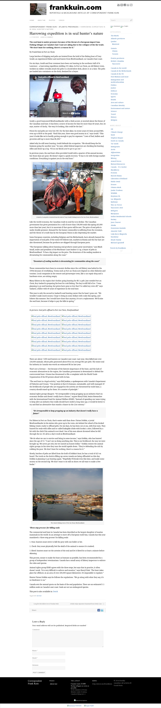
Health (113, 100)
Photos (52, 20)
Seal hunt (39, 595)
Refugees (114, 211)
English (126, 26)
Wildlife (114, 193)
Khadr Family (116, 240)
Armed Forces (116, 161)
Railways (114, 202)
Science (114, 111)
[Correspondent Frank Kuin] (82, 14)
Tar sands (114, 144)
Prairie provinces (117, 58)
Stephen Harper (117, 138)
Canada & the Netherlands (121, 71)
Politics (113, 85)
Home (32, 20)
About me (42, 20)
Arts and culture (117, 102)
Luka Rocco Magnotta (119, 234)
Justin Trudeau (117, 190)
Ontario (114, 48)
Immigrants (115, 147)
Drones (113, 184)
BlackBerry (115, 170)
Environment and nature (120, 108)
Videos (61, 20)
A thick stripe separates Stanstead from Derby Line (86, 604)
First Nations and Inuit (119, 77)
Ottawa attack (116, 187)
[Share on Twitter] (102, 610)
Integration (115, 155)
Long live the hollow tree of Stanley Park (46, 604)
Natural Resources (118, 164)
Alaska (113, 225)
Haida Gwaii (115, 181)
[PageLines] (80, 700)
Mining (113, 158)
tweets (121, 251)
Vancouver (116, 64)
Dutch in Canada (117, 141)
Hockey (113, 219)
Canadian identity (118, 105)
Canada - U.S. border (119, 167)
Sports (113, 97)
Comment (36, 629)
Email (35, 658)
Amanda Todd (116, 231)
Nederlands (116, 26)
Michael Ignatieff (117, 243)
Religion (114, 120)
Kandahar (115, 237)
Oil (112, 129)
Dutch (55, 592)
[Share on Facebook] (98, 610)
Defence (114, 91)
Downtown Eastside (118, 228)
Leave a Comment (46, 37)
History (113, 117)
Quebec (114, 41)
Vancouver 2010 (117, 208)
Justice (113, 88)
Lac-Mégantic (116, 199)
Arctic (113, 149)
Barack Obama (116, 176)
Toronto (115, 54)
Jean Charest (116, 222)
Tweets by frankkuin (118, 248)
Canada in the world (118, 68)
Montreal (115, 44)
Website (35, 665)
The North (115, 36)
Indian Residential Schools (121, 216)
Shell (113, 135)
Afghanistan (115, 152)
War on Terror (116, 205)
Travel (113, 114)
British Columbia (117, 61)
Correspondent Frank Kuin (43, 27)
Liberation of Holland (119, 178)
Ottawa (114, 51)
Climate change (117, 132)
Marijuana (115, 214)
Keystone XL (115, 196)
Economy (114, 94)
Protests (114, 173)
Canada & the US (117, 74)
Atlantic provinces (68, 27)
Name (35, 650)
